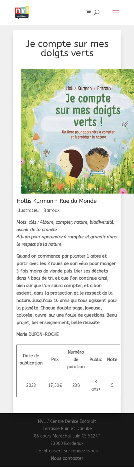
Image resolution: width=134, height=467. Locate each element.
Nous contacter (67, 458)
